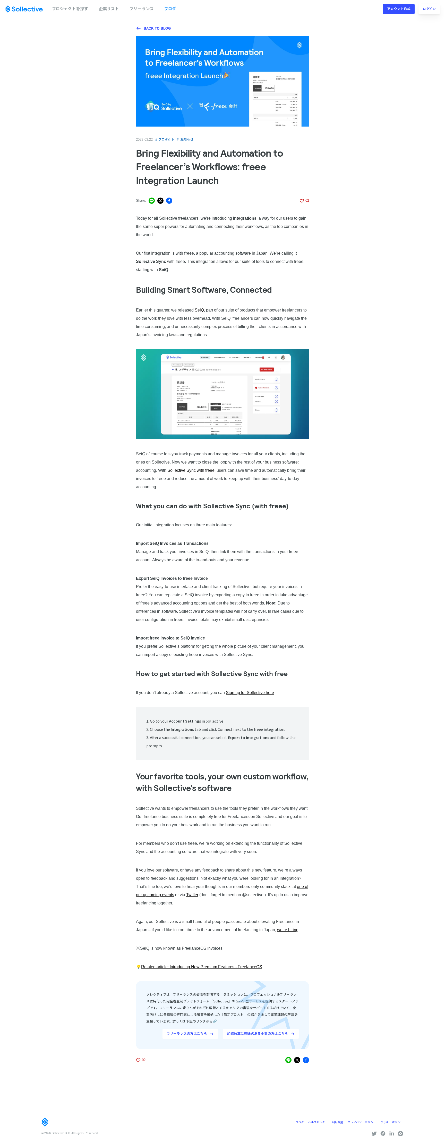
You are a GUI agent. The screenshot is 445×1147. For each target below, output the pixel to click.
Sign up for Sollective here (250, 692)
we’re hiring (287, 930)
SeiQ (199, 310)
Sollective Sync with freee (191, 470)
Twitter (192, 895)
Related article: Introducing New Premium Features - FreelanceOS (201, 967)
